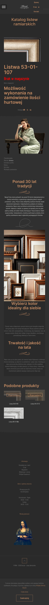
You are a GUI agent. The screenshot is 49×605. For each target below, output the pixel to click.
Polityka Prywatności (24, 474)
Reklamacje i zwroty (24, 472)
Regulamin (24, 470)
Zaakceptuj (24, 598)
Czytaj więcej (24, 592)
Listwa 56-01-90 (13, 404)
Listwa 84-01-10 (35, 404)
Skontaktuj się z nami (24, 465)
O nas (24, 467)
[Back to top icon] (24, 560)
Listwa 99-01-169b (14, 422)
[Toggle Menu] (4, 7)
